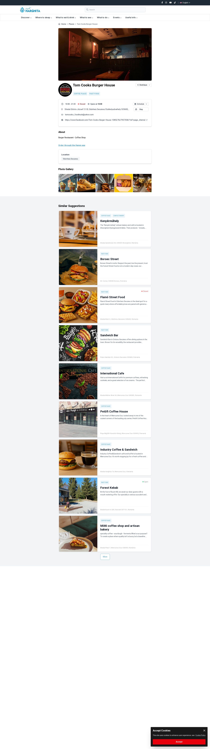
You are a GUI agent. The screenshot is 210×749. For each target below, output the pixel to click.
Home (63, 24)
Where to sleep (43, 17)
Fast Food (94, 94)
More (105, 557)
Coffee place (80, 94)
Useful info (130, 17)
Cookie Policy (200, 735)
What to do (102, 17)
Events (116, 17)
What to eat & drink (65, 17)
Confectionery (118, 215)
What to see (86, 17)
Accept (179, 742)
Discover (25, 17)
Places (71, 24)
